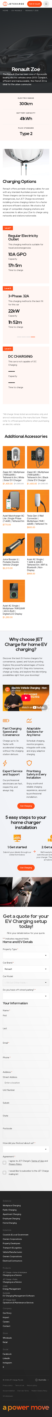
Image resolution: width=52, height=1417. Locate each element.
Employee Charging (11, 1218)
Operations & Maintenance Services (18, 1302)
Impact (6, 1317)
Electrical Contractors (12, 1261)
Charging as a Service (12, 1275)
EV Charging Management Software (18, 1296)
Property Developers (11, 1243)
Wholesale (7, 1338)
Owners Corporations (12, 1239)
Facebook (7, 1354)
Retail (5, 1342)
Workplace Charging (12, 1205)
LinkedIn (6, 1358)
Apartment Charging (12, 1214)
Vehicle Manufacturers (12, 1252)
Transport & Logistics (12, 1248)
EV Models (17, 11)
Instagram (7, 1363)
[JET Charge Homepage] (13, 4)
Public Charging (10, 1210)
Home (5, 11)
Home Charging (10, 1223)
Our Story (7, 1313)
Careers (6, 1322)
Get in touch (34, 4)
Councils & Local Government (15, 1235)
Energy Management (12, 1289)
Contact (6, 1326)
